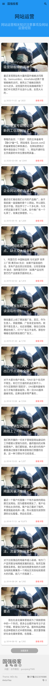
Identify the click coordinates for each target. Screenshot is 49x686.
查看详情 (39, 100)
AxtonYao (6, 680)
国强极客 (12, 3)
